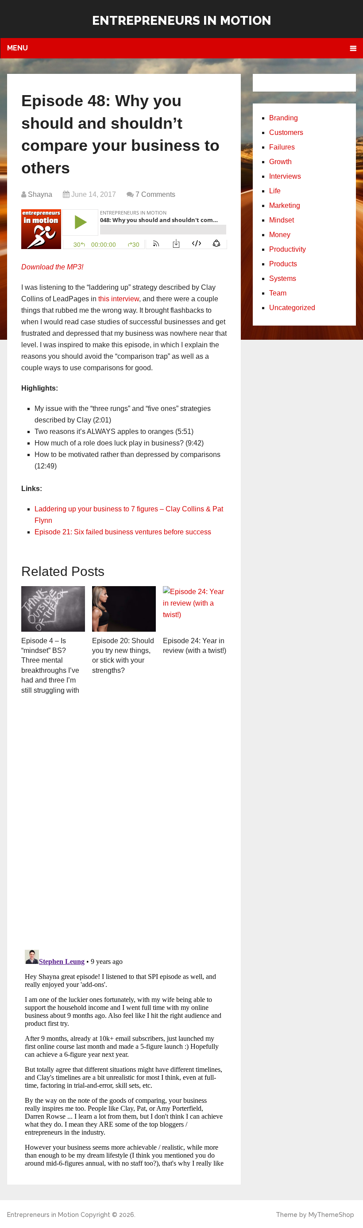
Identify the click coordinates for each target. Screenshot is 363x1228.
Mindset (281, 220)
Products (283, 264)
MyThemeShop (331, 1214)
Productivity (287, 249)
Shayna (40, 194)
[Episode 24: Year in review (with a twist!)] (195, 608)
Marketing (284, 205)
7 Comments (155, 194)
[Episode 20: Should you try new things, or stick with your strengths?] (124, 608)
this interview (118, 299)
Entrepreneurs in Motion (181, 20)
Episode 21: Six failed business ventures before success (123, 532)
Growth (280, 161)
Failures (282, 147)
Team (277, 293)
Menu (17, 48)
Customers (286, 132)
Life (275, 191)
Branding (283, 118)
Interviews (285, 176)
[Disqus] (124, 826)
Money (279, 234)
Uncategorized (292, 307)
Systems (282, 278)
